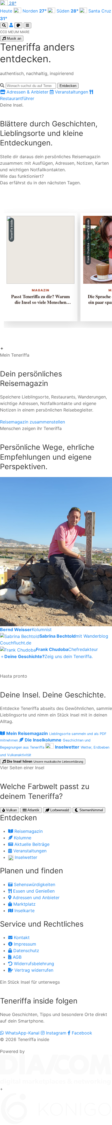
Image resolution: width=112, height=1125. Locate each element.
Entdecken (68, 86)
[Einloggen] (11, 25)
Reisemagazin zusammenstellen (32, 422)
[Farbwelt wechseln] (18, 25)
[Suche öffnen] (4, 25)
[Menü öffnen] (27, 25)
